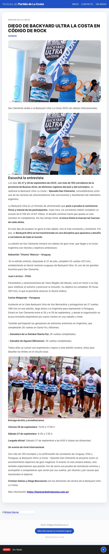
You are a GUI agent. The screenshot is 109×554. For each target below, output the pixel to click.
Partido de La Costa (23, 4)
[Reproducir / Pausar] (103, 549)
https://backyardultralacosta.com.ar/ (48, 492)
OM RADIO (101, 4)
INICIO (75, 4)
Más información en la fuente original (54, 531)
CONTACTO (87, 4)
